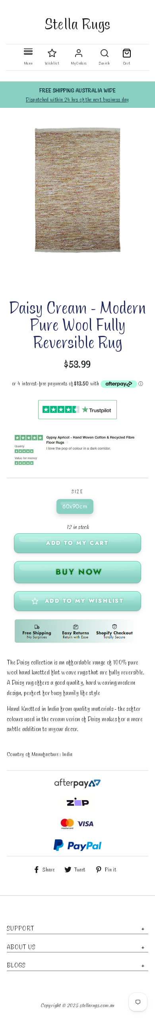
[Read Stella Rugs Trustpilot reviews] (78, 417)
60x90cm (74, 506)
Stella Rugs (77, 23)
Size (77, 491)
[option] (77, 95)
